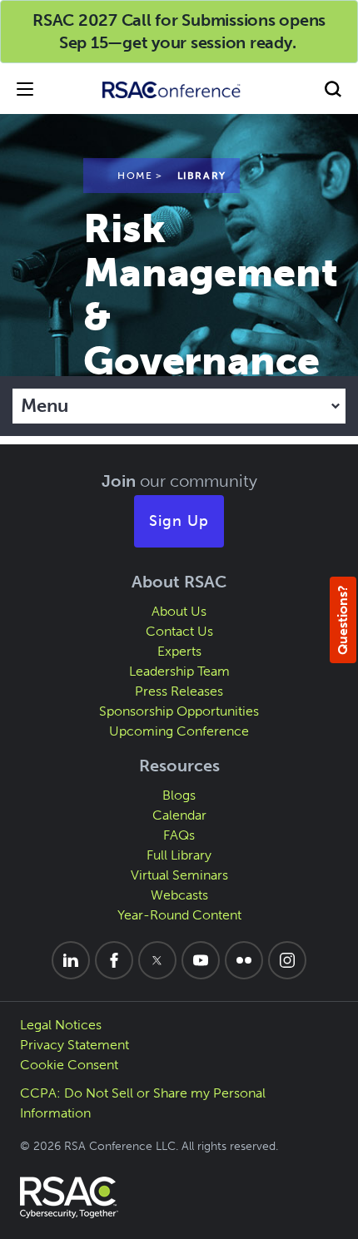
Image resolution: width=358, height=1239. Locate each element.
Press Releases (179, 691)
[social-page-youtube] (200, 960)
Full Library (179, 855)
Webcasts (179, 895)
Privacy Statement (74, 1045)
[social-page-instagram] (287, 960)
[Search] (333, 89)
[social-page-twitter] (157, 960)
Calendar (179, 815)
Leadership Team (179, 671)
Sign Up (179, 521)
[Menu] (25, 89)
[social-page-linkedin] (71, 960)
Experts (179, 651)
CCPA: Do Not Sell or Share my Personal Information (143, 1103)
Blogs (179, 795)
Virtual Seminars (179, 875)
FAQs (179, 835)
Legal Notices (61, 1025)
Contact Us (179, 631)
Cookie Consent (69, 1065)
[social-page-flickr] (244, 960)
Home (134, 175)
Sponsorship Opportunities (179, 711)
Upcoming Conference (179, 731)
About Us (179, 611)
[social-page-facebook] (114, 960)
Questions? (343, 620)
